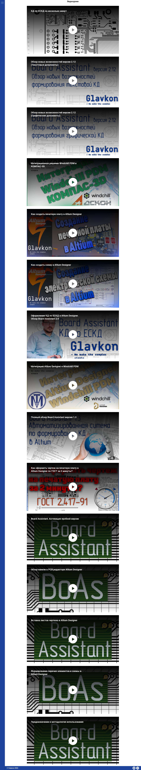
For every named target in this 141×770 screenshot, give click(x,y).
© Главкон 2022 (12, 768)
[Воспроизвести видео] (73, 29)
